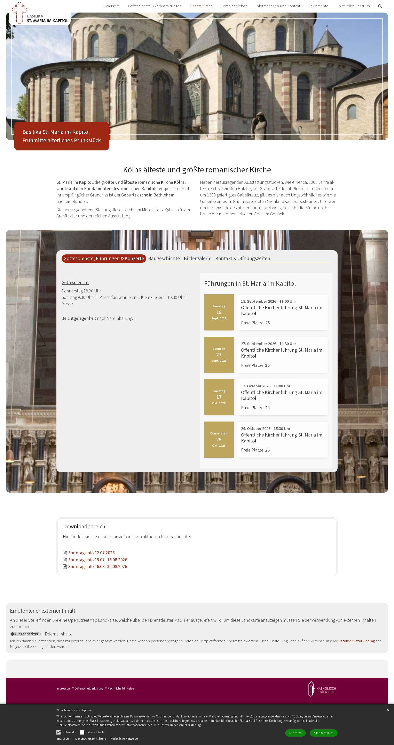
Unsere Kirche (201, 6)
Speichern (295, 733)
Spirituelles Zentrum (353, 6)
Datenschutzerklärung (185, 725)
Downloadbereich (84, 526)
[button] (377, 7)
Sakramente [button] (318, 6)
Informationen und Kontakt (278, 6)
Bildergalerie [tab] (197, 258)
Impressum (63, 739)
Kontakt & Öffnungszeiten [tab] (242, 258)
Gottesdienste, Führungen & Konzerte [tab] (104, 258)
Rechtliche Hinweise (124, 739)
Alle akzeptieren (323, 733)
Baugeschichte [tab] (164, 258)
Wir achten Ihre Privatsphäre (74, 710)
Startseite (112, 6)
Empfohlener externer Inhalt (43, 611)
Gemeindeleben (234, 6)
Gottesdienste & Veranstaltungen (155, 6)
